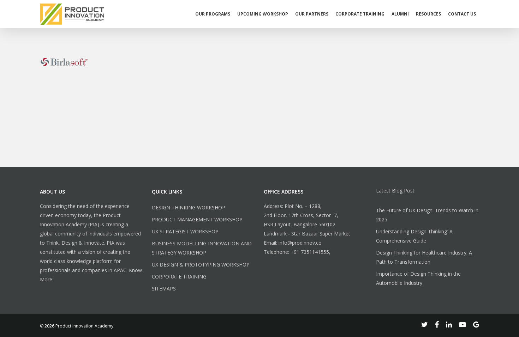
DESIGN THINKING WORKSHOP (188, 207)
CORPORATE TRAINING (179, 276)
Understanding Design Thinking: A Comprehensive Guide (414, 236)
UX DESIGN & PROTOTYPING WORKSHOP (201, 264)
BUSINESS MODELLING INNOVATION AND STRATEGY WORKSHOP (202, 248)
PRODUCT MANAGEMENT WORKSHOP (197, 219)
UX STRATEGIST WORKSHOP (185, 231)
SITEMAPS (164, 288)
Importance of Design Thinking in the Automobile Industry (418, 278)
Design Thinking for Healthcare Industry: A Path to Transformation (424, 257)
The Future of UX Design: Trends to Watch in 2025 (427, 215)
